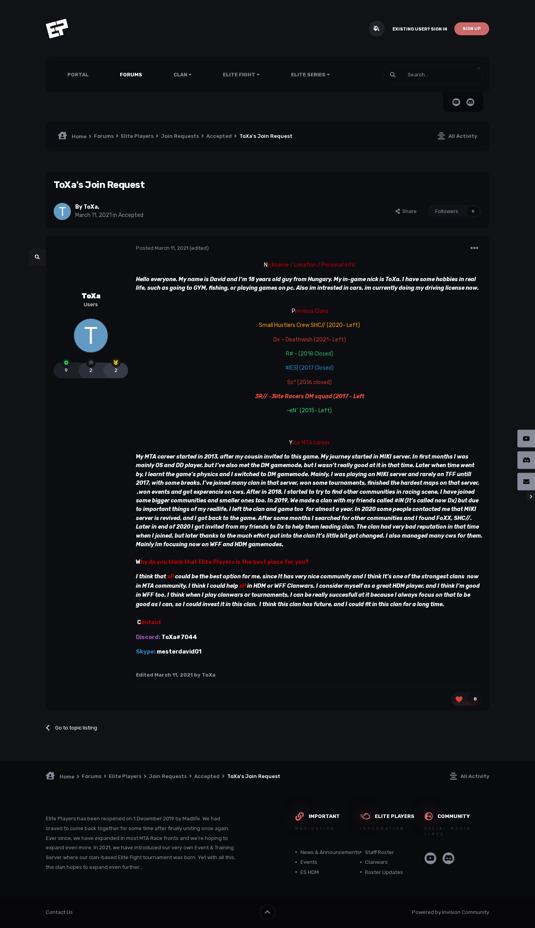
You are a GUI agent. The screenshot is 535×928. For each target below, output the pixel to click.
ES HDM (309, 872)
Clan (181, 75)
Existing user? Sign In (419, 29)
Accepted (130, 215)
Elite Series (309, 75)
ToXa (90, 207)
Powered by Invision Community (450, 912)
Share (408, 211)
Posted (162, 248)
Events (308, 862)
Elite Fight (240, 75)
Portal (78, 75)
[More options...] (474, 248)
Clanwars (376, 862)
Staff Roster (379, 852)
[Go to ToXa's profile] (62, 211)
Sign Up (472, 28)
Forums (131, 75)
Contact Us (59, 912)
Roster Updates (384, 872)
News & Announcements (330, 852)
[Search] (392, 75)
